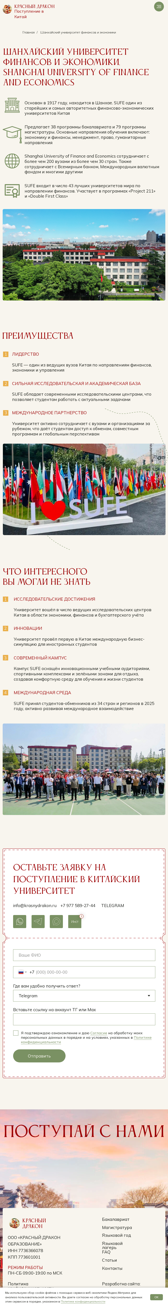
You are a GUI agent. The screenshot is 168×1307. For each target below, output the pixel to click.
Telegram (112, 905)
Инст (74, 921)
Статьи (109, 1260)
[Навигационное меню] (159, 6)
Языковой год (116, 1235)
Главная (29, 32)
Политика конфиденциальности (31, 1286)
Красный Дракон (34, 7)
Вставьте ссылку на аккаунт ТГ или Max (54, 1009)
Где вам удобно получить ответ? (46, 986)
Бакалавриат (115, 1219)
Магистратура (117, 1227)
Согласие (98, 1033)
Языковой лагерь (112, 1245)
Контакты (112, 1268)
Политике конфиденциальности (83, 1301)
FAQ (106, 1252)
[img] (7, 9)
